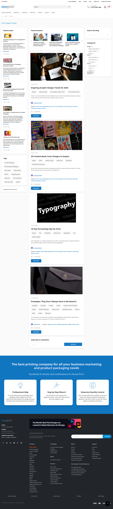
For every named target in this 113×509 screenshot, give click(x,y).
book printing (17, 170)
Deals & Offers (33, 447)
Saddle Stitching (33, 480)
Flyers (30, 464)
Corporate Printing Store (56, 468)
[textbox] (98, 35)
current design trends (73, 92)
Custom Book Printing (55, 460)
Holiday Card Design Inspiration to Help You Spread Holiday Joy (39, 44)
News (39, 108)
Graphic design (43, 92)
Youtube (14, 442)
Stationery (31, 469)
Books (40, 160)
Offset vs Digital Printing (55, 474)
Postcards (31, 468)
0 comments (37, 111)
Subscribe (73, 344)
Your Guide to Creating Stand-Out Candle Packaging (14, 113)
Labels (30, 458)
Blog (80, 1)
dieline (6, 174)
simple (40, 313)
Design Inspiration (49, 251)
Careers (73, 451)
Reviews (73, 449)
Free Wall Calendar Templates (78, 469)
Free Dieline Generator (76, 467)
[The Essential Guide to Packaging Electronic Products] (14, 60)
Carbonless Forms (33, 491)
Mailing (31, 477)
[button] (107, 35)
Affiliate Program (54, 476)
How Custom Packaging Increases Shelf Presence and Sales (13, 89)
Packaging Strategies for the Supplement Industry (14, 40)
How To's (51, 106)
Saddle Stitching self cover (35, 484)
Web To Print (53, 467)
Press (41, 106)
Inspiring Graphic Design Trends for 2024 (49, 87)
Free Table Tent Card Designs (77, 472)
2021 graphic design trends (57, 92)
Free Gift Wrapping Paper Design (78, 471)
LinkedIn (10, 442)
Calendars (31, 466)
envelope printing (67, 309)
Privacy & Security (12, 496)
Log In (93, 451)
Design (34, 92)
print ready (7, 170)
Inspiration (69, 160)
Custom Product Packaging (56, 447)
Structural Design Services (56, 483)
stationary (47, 313)
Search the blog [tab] (93, 30)
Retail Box (52, 449)
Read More (36, 115)
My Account (95, 456)
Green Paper (53, 472)
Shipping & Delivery (96, 458)
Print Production (59, 106)
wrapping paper (16, 174)
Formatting (47, 233)
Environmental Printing (76, 458)
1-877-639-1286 (9, 427)
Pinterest (21, 442)
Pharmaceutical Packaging (11, 166)
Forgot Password (96, 454)
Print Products (68, 106)
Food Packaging (33, 455)
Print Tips (74, 106)
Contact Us (96, 1)
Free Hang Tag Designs (76, 474)
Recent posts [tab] (8, 30)
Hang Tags (31, 456)
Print (37, 106)
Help (90, 1)
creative (51, 305)
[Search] (69, 6)
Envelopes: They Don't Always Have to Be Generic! (53, 301)
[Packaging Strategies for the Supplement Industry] (14, 35)
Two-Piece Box (53, 452)
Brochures (31, 462)
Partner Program (54, 479)
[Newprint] (8, 7)
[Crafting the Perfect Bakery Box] (14, 133)
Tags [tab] (5, 158)
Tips (74, 233)
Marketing (46, 106)
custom (58, 305)
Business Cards (32, 471)
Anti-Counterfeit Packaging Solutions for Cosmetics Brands (72, 44)
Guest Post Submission (55, 478)
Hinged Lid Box (53, 451)
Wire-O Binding (32, 488)
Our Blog (73, 452)
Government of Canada (76, 454)
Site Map (79, 496)
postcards (7, 178)
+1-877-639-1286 (95, 7)
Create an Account (106, 1)
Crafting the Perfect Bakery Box (11, 137)
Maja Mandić (38, 103)
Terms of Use (34, 496)
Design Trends (71, 324)
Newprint (37, 324)
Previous (31, 41)
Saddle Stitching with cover (35, 482)
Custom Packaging (9, 162)
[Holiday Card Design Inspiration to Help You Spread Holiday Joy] (40, 37)
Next (82, 41)
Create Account (95, 452)
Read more (6, 51)
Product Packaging (33, 449)
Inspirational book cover (38, 164)
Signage (31, 475)
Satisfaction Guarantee (76, 460)
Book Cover (59, 160)
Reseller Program (54, 470)
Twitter (6, 442)
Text (40, 233)
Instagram (17, 442)
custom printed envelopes (70, 305)
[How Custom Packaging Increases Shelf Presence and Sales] (14, 85)
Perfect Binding (33, 490)
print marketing (17, 178)
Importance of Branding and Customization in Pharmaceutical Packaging (56, 44)
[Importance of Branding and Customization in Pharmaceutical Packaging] (56, 37)
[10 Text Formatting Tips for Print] (56, 208)
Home (2, 16)
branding (43, 305)
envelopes (34, 305)
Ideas (33, 313)
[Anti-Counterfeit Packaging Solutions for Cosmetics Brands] (72, 37)
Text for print (57, 233)
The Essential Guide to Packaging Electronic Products (12, 65)
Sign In (85, 1)
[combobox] (52, 7)
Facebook (3, 442)
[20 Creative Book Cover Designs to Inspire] (56, 135)
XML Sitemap (101, 496)
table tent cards (9, 182)
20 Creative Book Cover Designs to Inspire (50, 156)
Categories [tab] (91, 43)
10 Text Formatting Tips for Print (46, 229)
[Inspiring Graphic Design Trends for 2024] (56, 66)
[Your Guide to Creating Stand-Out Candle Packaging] (14, 108)
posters (18, 182)
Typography (67, 233)
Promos (43, 108)
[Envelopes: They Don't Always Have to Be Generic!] (56, 280)
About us (73, 447)
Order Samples (53, 481)
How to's (77, 309)
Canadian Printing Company (77, 456)
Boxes (30, 453)
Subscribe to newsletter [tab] (40, 340)
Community (34, 108)
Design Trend (55, 309)
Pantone (31, 473)
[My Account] (105, 7)
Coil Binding (32, 486)
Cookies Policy (56, 496)
